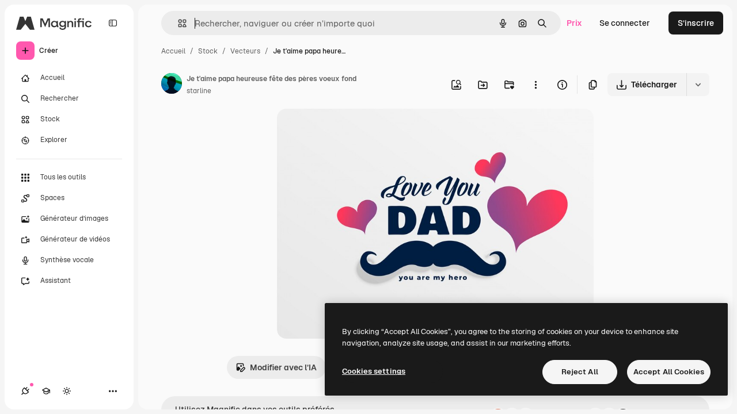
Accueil (173, 51)
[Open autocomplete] (177, 23)
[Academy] (46, 391)
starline (199, 90)
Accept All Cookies (668, 372)
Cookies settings (373, 371)
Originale (353, 130)
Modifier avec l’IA (283, 367)
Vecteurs (245, 51)
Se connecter (624, 23)
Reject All (579, 372)
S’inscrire (696, 23)
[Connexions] (25, 391)
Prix (574, 23)
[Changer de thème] (67, 391)
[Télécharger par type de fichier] (697, 84)
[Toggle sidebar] (113, 23)
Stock (208, 51)
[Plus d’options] (535, 84)
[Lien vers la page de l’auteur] (171, 85)
